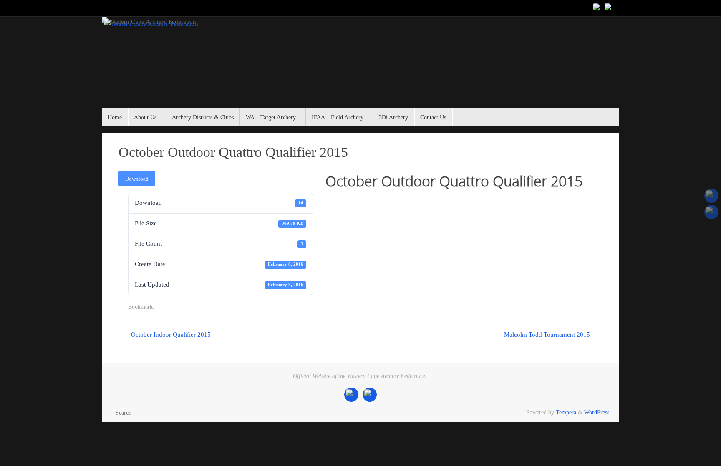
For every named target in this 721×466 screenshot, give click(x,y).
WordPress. (597, 412)
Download (137, 179)
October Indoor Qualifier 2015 (170, 334)
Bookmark (140, 307)
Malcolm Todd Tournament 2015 (548, 334)
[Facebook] (597, 8)
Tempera (566, 412)
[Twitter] (609, 8)
